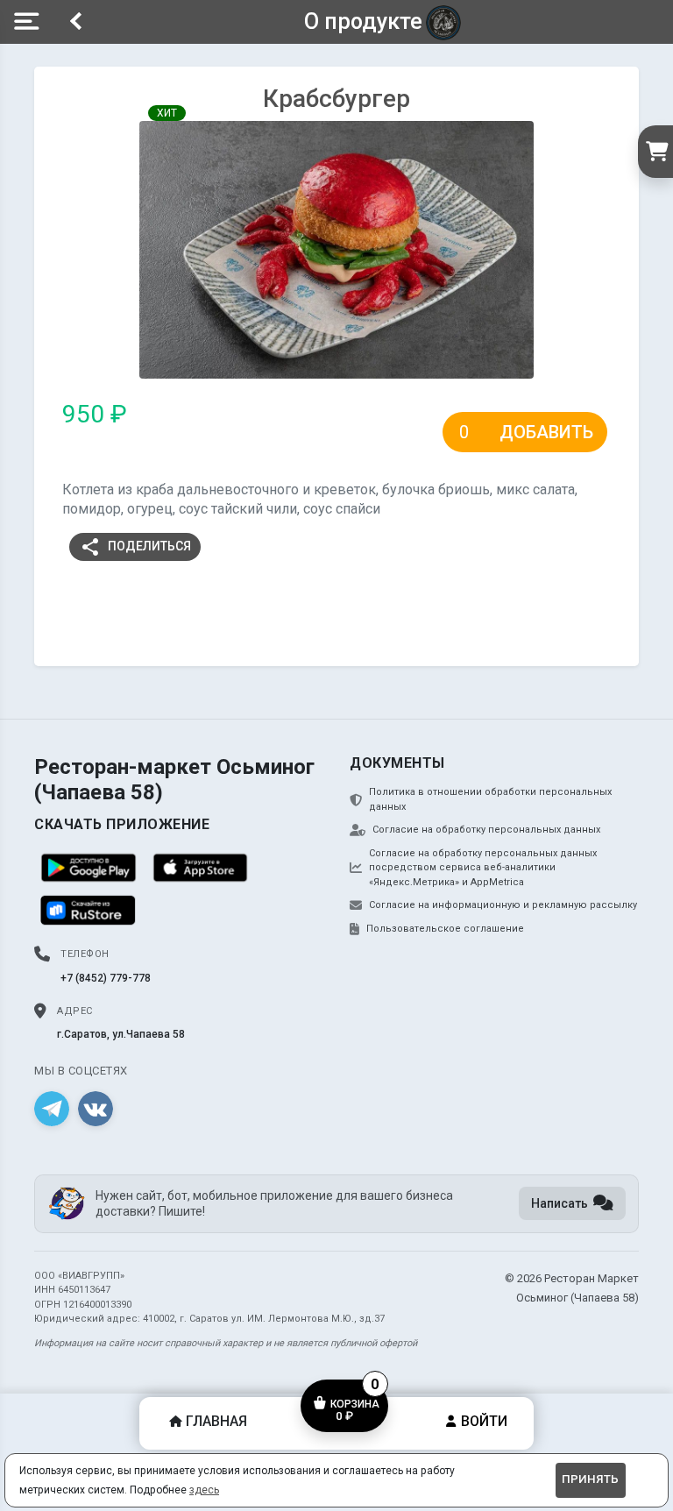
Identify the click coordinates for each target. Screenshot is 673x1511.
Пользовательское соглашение (445, 928)
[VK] (95, 1108)
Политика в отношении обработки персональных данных (490, 799)
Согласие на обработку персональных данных (486, 829)
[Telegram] (51, 1108)
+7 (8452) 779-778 (105, 978)
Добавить (546, 432)
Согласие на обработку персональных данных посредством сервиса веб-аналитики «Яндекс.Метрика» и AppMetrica (483, 868)
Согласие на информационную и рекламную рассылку (503, 905)
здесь (204, 1490)
